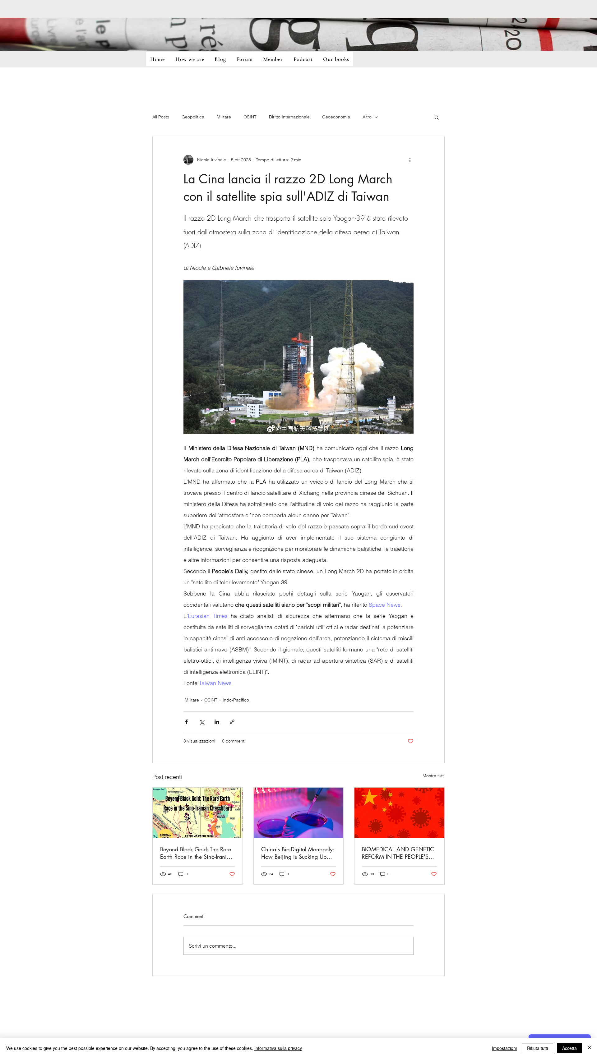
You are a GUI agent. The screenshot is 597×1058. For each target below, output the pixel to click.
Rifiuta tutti (537, 1048)
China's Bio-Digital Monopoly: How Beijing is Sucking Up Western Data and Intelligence (297, 852)
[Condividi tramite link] (232, 722)
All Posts (160, 117)
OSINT (250, 117)
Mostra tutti (434, 776)
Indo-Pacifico (236, 700)
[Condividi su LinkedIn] (217, 722)
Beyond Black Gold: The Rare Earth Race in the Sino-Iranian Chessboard (196, 852)
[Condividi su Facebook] (186, 722)
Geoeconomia (336, 117)
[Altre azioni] (410, 159)
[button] (437, 117)
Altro (367, 117)
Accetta (569, 1048)
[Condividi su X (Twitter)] (202, 722)
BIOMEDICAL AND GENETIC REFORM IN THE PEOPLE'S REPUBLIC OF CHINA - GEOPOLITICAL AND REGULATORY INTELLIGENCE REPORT (398, 852)
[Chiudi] (589, 1048)
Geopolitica (193, 117)
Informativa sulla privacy (278, 1048)
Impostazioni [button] (504, 1048)
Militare (224, 117)
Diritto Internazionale (289, 117)
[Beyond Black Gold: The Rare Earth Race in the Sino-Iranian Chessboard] (198, 813)
